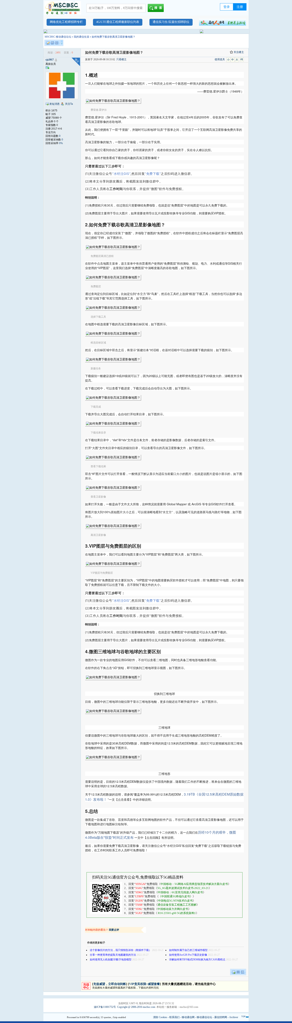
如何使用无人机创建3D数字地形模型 (110, 959)
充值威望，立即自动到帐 (109, 984)
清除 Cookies (160, 1017)
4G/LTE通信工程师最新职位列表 (117, 22)
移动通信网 (188, 1017)
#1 (241, 59)
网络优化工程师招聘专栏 (66, 22)
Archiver (233, 1017)
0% (61, 143)
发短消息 (54, 103)
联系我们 (174, 1017)
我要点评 (114, 929)
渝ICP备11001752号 (105, 1006)
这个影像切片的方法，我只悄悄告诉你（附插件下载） (120, 950)
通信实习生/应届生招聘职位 (171, 22)
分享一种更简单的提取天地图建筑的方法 (113, 954)
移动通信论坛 (204, 1017)
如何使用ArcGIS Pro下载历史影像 (188, 954)
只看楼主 (121, 59)
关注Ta (69, 103)
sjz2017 (50, 59)
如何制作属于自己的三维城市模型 (188, 950)
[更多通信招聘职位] (222, 22)
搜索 (159, 7)
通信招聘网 (220, 1017)
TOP (243, 1017)
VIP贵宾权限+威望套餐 (144, 984)
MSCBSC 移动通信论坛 (58, 36)
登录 (226, 7)
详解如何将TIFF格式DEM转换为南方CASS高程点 (197, 959)
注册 (240, 7)
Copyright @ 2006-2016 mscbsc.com (136, 1006)
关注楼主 (239, 52)
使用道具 (220, 59)
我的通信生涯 (81, 36)
